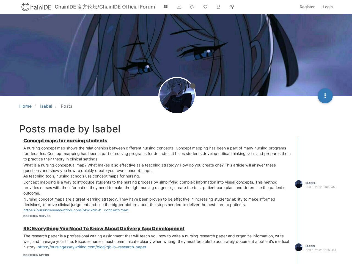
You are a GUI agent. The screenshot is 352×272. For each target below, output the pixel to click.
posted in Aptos (36, 255)
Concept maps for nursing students (65, 140)
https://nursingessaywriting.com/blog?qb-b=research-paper (92, 247)
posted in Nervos (37, 216)
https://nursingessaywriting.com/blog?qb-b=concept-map (75, 210)
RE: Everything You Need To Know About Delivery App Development (104, 228)
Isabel (311, 183)
